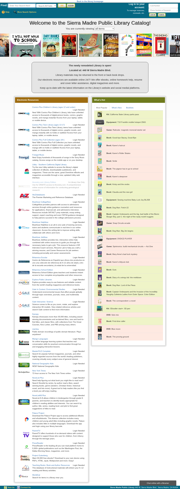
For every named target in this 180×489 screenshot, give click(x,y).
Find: (4, 5)
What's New (117, 108)
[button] (19, 45)
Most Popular (101, 108)
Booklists (129, 108)
